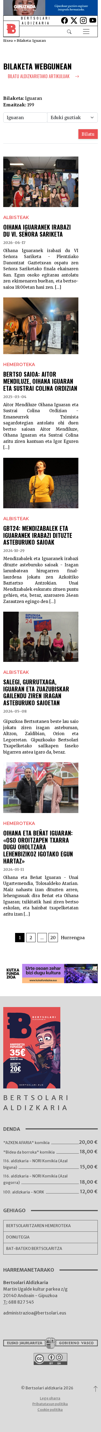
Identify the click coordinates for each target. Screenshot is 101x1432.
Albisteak (16, 217)
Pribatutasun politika (50, 1404)
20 (53, 937)
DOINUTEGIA (18, 1237)
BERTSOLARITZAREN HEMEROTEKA (38, 1225)
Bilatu (88, 134)
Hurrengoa (73, 937)
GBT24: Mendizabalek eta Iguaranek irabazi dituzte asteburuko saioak (37, 535)
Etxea (8, 40)
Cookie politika (50, 1409)
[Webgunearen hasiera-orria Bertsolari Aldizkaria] (15, 31)
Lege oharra (50, 1398)
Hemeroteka (19, 364)
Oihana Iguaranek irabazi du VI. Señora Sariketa (37, 230)
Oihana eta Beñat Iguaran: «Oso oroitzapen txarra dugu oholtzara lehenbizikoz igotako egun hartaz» (38, 846)
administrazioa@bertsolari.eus (34, 1313)
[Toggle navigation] (86, 31)
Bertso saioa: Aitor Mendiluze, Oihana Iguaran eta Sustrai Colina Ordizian (40, 381)
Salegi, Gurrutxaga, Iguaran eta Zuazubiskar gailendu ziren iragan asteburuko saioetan (36, 692)
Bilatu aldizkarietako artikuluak (39, 76)
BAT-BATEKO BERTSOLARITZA (34, 1248)
